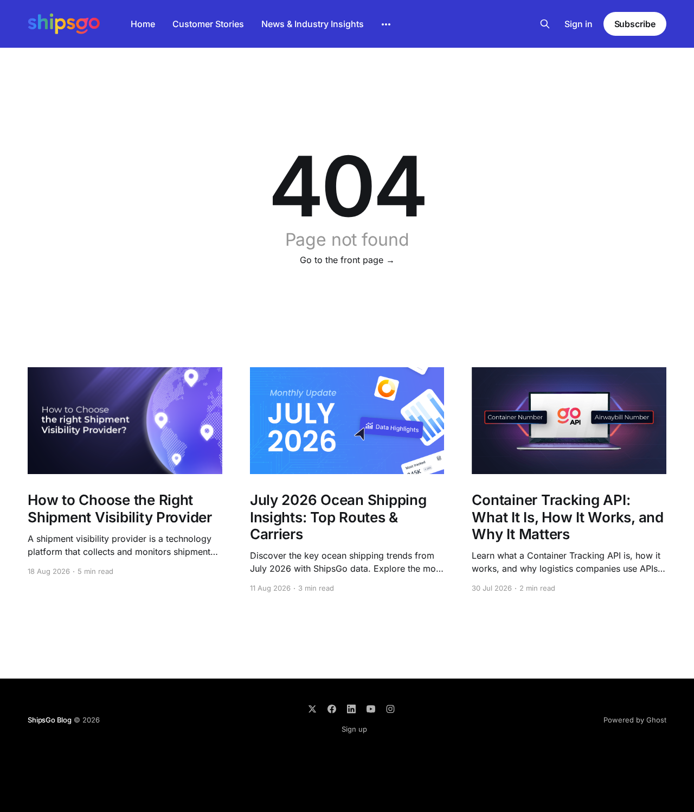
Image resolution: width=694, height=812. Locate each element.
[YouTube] (371, 709)
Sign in (578, 23)
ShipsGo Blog (50, 719)
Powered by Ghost (634, 719)
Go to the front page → (347, 259)
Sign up (354, 729)
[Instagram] (390, 709)
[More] (386, 24)
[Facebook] (331, 709)
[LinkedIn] (351, 709)
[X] (312, 709)
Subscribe (635, 23)
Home (143, 23)
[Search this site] (545, 24)
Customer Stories (208, 23)
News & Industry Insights (312, 23)
